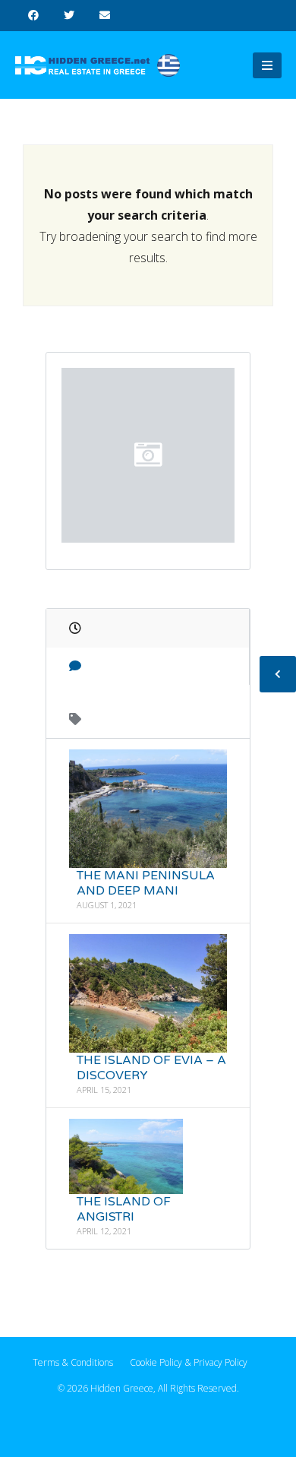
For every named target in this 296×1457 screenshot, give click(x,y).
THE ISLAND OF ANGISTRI (124, 1209)
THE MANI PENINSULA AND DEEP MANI (146, 883)
